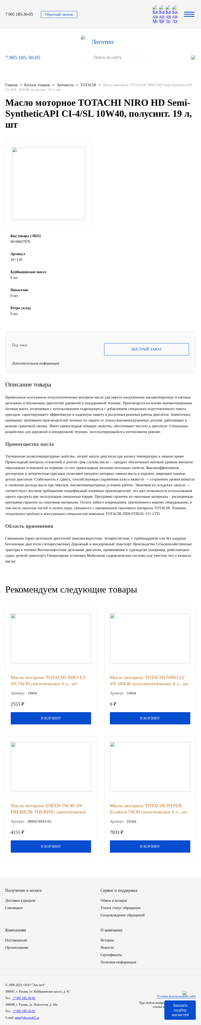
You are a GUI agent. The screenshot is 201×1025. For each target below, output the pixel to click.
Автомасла (65, 85)
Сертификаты (111, 955)
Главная (11, 85)
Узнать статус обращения (120, 908)
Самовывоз (14, 908)
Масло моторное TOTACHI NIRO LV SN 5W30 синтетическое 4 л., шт (48, 680)
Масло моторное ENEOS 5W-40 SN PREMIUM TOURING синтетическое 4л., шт (48, 808)
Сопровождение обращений (122, 915)
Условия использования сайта (176, 996)
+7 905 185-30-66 (23, 998)
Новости (107, 948)
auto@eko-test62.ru (27, 1018)
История (107, 940)
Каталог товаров (37, 85)
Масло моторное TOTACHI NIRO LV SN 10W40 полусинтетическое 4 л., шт (149, 680)
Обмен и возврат (113, 901)
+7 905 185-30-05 (23, 1011)
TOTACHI (88, 85)
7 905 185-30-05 (19, 14)
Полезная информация (118, 962)
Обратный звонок (59, 14)
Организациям (16, 948)
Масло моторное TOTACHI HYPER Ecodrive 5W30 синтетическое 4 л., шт (148, 808)
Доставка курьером (20, 901)
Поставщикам (16, 940)
